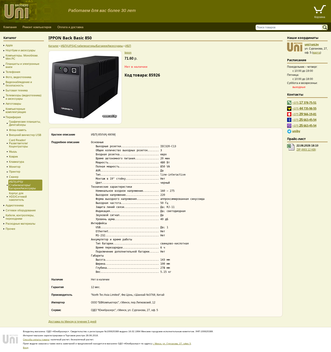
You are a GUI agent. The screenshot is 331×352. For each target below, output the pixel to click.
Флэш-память (17, 130)
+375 (304, 102)
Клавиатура (16, 161)
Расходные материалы (20, 223)
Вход (25, 347)
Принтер (14, 171)
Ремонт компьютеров (37, 27)
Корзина (319, 17)
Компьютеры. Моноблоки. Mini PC (22, 57)
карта (316, 52)
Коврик (13, 156)
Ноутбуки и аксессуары (20, 50)
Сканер (13, 176)
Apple (9, 45)
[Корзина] (319, 10)
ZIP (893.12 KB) (306, 149)
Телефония (13, 72)
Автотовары (13, 103)
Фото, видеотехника (18, 77)
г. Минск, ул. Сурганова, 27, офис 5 (172, 343)
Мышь (13, 151)
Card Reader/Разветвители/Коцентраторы (18, 143)
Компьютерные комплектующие (16, 110)
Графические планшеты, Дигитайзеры (25, 123)
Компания (10, 27)
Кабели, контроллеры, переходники (20, 217)
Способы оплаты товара (36, 339)
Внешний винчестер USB (25, 135)
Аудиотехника (15, 205)
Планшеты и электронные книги (22, 65)
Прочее (10, 228)
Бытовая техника (17, 90)
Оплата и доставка (70, 27)
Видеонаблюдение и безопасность (19, 84)
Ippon (128, 52)
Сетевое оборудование (21, 210)
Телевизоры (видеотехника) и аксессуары (23, 97)
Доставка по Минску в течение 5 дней (72, 321)
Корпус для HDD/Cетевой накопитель (18, 196)
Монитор (14, 166)
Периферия (13, 117)
